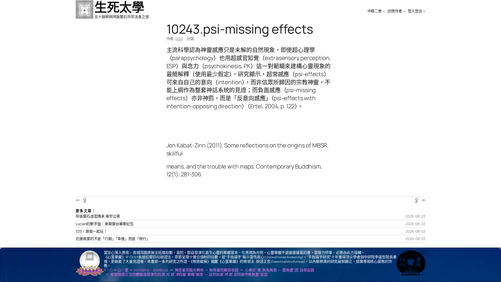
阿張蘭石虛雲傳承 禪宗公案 (98, 216)
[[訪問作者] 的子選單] (404, 11)
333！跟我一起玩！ (91, 231)
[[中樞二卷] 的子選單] (384, 11)
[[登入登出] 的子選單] (424, 11)
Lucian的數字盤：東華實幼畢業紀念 (105, 224)
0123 (179, 38)
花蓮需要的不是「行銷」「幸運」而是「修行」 (113, 239)
